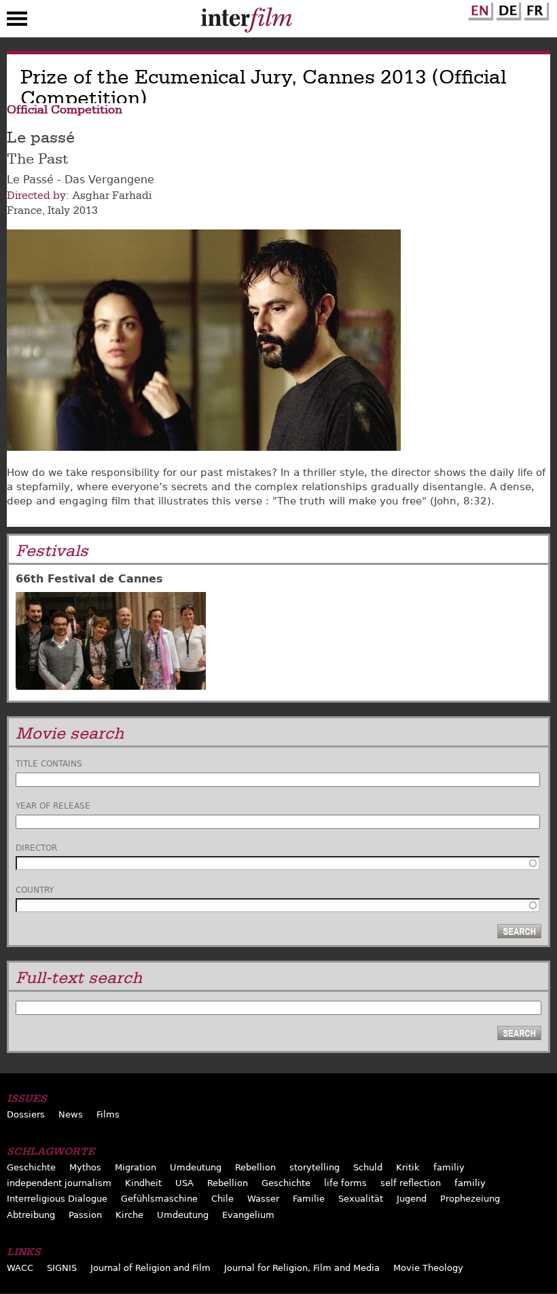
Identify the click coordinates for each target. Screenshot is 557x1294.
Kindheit (143, 1183)
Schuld (367, 1167)
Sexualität (360, 1199)
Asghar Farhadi (111, 195)
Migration (135, 1167)
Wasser (263, 1199)
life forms (345, 1183)
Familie (309, 1199)
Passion (85, 1215)
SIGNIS (62, 1268)
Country (35, 890)
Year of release (53, 806)
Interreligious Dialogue (57, 1199)
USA (184, 1183)
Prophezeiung (470, 1199)
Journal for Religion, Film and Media (302, 1268)
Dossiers (26, 1114)
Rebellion (255, 1167)
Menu (17, 22)
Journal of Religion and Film (150, 1268)
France (24, 210)
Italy (59, 210)
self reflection (410, 1183)
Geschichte (31, 1167)
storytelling (314, 1167)
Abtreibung (31, 1215)
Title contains (49, 764)
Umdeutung (195, 1167)
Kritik (408, 1167)
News (70, 1114)
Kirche (129, 1215)
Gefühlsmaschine (159, 1199)
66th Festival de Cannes (89, 578)
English (479, 9)
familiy (449, 1167)
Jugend (412, 1199)
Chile (222, 1199)
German (507, 9)
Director (36, 848)
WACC (20, 1268)
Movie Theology (428, 1268)
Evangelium (248, 1215)
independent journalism (59, 1183)
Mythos (85, 1167)
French (534, 9)
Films (108, 1114)
